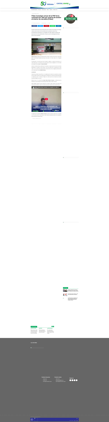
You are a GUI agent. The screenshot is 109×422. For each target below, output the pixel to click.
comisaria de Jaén (38, 118)
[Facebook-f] (70, 380)
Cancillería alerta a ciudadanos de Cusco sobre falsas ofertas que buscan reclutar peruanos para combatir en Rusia (73, 299)
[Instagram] (76, 380)
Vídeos (48, 9)
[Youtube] (74, 380)
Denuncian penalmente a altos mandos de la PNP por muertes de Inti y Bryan (42, 331)
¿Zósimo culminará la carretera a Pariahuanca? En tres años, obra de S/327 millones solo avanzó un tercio (73, 290)
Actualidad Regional (34, 9)
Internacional (44, 9)
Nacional (39, 9)
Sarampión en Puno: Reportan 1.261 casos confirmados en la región (73, 294)
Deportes (51, 9)
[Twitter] (72, 380)
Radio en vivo (55, 9)
